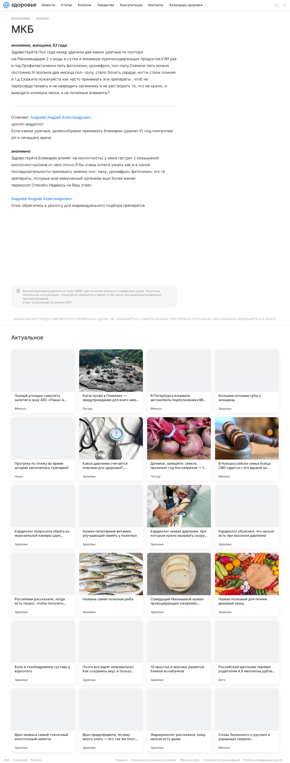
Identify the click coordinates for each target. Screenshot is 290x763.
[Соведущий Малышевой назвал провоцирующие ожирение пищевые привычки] (179, 584)
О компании (20, 760)
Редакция (121, 760)
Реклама (36, 760)
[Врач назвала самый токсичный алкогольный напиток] (43, 720)
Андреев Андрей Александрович (61, 117)
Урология (42, 18)
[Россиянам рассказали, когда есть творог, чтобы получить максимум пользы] (43, 584)
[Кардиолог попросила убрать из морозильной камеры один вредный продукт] (43, 517)
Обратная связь (190, 760)
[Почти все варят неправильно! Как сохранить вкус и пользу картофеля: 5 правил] (111, 652)
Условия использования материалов (153, 760)
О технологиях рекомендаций (221, 760)
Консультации (20, 18)
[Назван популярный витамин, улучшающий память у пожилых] (111, 517)
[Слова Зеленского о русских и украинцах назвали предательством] (247, 720)
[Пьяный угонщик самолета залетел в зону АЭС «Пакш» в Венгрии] (43, 381)
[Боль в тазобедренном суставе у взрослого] (43, 652)
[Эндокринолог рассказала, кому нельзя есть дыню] (179, 720)
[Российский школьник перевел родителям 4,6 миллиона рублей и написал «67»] (247, 652)
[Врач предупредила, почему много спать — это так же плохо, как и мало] (111, 720)
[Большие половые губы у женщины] (247, 381)
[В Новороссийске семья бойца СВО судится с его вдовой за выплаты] (247, 449)
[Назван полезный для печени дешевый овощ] (247, 584)
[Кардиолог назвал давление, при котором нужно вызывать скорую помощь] (179, 517)
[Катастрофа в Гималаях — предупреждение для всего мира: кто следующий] (111, 381)
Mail (6, 760)
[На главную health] (23, 5)
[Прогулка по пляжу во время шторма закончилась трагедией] (43, 449)
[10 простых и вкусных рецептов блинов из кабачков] (179, 652)
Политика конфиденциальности (262, 760)
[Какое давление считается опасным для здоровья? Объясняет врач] (111, 449)
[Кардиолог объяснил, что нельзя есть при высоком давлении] (247, 517)
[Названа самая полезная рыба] (111, 584)
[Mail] (6, 5)
